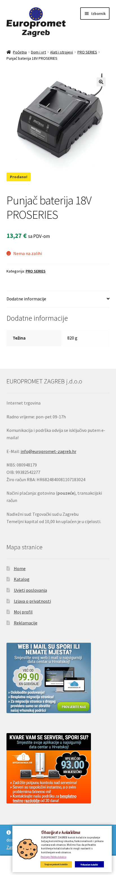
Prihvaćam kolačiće (89, 864)
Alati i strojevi (61, 52)
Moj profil (23, 612)
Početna (20, 52)
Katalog (22, 579)
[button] (101, 81)
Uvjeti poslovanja (30, 590)
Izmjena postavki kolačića (56, 864)
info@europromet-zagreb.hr (48, 451)
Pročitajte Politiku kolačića (53, 857)
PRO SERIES (87, 52)
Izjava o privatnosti (32, 601)
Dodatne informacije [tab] (26, 299)
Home (20, 568)
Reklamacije (25, 623)
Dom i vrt (38, 52)
